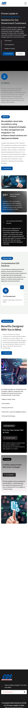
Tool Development (9, 296)
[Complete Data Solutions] (3, 3)
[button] (26, 294)
